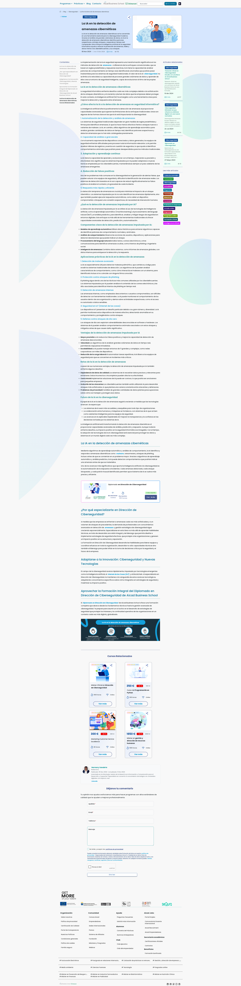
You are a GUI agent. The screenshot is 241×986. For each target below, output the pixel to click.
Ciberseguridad (73, 11)
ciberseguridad (150, 74)
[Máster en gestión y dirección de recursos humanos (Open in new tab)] (138, 720)
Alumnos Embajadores (125, 935)
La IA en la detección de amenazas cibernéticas (94, 11)
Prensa (91, 930)
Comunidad (168, 179)
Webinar (92, 947)
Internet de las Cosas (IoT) (118, 574)
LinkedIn (95, 781)
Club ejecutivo (122, 944)
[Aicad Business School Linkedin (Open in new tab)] (167, 984)
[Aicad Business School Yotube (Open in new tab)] (170, 984)
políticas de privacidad (114, 849)
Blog (89, 3)
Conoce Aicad (94, 917)
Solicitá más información (126, 921)
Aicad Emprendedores (153, 932)
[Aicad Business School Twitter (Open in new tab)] (173, 984)
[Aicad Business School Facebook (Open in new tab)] (179, 984)
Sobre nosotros (66, 917)
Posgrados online (170, 216)
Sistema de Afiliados (96, 934)
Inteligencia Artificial (171, 223)
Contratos (149, 946)
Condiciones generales (69, 939)
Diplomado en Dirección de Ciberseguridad (100, 603)
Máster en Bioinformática (132, 974)
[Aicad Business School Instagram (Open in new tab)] (176, 984)
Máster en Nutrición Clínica (164, 974)
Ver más (151, 497)
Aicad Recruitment (152, 928)
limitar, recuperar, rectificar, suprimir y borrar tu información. (119, 859)
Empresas (167, 212)
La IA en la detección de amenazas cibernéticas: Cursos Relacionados (68, 101)
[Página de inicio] (60, 12)
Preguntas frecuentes (125, 917)
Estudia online (169, 208)
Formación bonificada (153, 953)
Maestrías (168, 197)
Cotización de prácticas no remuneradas (138, 960)
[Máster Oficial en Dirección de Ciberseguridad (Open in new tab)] (103, 672)
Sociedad (167, 201)
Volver (64, 16)
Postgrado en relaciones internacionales (107, 960)
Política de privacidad (69, 921)
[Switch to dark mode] (180, 3)
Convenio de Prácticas (125, 931)
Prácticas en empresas (172, 205)
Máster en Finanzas (68, 977)
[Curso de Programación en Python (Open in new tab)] (138, 672)
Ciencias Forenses (99, 967)
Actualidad (168, 186)
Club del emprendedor (125, 948)
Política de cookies (68, 943)
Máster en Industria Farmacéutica (105, 974)
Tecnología (168, 194)
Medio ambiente (67, 967)
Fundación (93, 939)
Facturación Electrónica (70, 960)
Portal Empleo (150, 917)
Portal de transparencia (70, 930)
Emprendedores (95, 921)
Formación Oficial (170, 219)
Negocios (167, 190)
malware (120, 453)
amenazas (107, 65)
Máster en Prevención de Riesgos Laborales (77, 974)
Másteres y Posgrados (97, 943)
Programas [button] (65, 3)
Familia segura (66, 947)
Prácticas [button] (78, 3)
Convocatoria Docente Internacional (153, 922)
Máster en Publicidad (100, 977)
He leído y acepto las (106, 849)
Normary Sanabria (99, 767)
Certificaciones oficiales (154, 941)
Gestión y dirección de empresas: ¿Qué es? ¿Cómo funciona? (176, 960)
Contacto (96, 3)
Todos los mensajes (171, 175)
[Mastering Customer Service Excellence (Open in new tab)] (103, 720)
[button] (129, 17)
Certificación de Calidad (70, 926)
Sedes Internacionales (97, 926)
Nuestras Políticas (68, 934)
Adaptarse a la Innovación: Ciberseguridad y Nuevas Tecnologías (68, 81)
